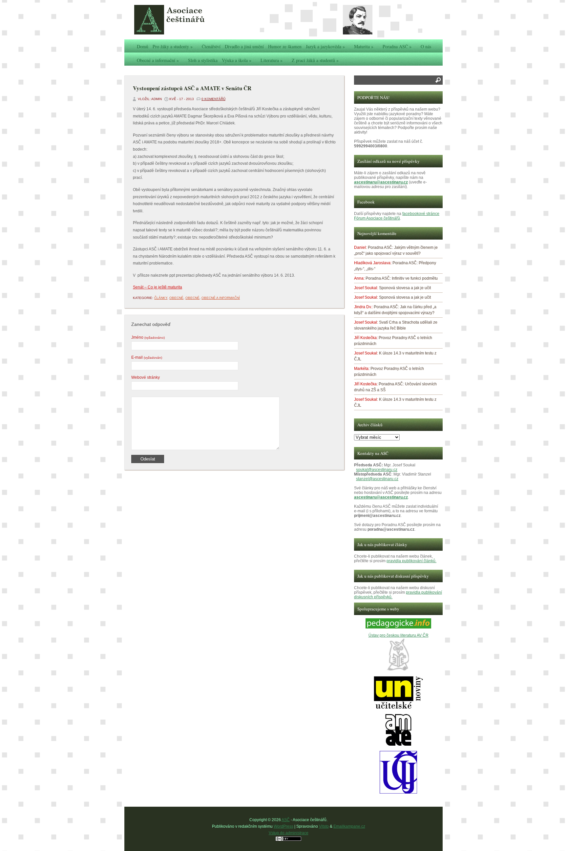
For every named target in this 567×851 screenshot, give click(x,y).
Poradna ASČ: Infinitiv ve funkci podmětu (402, 278)
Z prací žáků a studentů (315, 60)
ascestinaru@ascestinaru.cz (381, 182)
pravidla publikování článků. (411, 561)
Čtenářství (211, 46)
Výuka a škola (236, 60)
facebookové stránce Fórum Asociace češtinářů (396, 216)
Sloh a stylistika (203, 60)
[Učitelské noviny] (398, 707)
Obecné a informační (158, 60)
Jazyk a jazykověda (325, 46)
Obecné (176, 298)
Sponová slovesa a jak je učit (405, 288)
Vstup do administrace (288, 833)
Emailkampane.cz (349, 826)
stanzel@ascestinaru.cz (377, 479)
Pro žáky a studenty (173, 46)
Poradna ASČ (397, 46)
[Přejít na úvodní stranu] (183, 19)
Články (160, 298)
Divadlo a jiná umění (244, 46)
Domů (142, 46)
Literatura (272, 60)
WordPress (283, 826)
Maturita (363, 46)
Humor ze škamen (285, 46)
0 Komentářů (213, 99)
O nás (426, 46)
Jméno (148, 337)
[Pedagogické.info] (398, 627)
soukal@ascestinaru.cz (376, 469)
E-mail (146, 357)
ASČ (286, 820)
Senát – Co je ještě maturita (157, 287)
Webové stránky (145, 377)
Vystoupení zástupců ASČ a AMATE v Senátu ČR (192, 88)
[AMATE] (398, 745)
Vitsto (324, 826)
